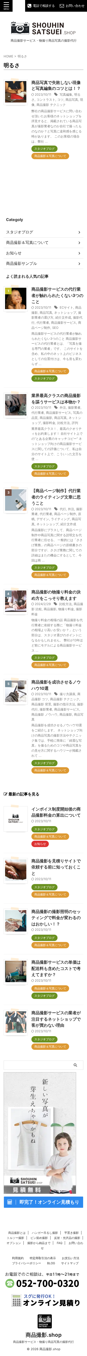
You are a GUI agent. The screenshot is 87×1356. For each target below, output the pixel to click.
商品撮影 (46, 418)
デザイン (42, 519)
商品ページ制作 (65, 514)
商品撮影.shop (44, 1335)
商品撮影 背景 (41, 704)
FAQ (59, 1243)
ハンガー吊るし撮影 (45, 1233)
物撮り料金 (66, 609)
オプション (14, 1243)
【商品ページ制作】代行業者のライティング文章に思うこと (56, 497)
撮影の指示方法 (64, 704)
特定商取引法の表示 (43, 1258)
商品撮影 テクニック (51, 105)
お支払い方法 (70, 1258)
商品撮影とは (17, 1233)
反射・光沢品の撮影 (67, 1238)
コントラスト (45, 99)
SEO (55, 328)
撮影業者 (74, 407)
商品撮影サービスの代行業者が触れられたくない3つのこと (57, 295)
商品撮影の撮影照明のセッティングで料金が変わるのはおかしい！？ (56, 917)
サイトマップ (70, 1263)
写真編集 (66, 94)
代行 (63, 509)
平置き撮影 (71, 1233)
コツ (60, 99)
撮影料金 (49, 423)
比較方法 (63, 423)
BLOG (51, 1263)
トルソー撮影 (15, 1238)
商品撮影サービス (63, 322)
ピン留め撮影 (39, 1238)
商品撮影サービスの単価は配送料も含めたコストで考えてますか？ (56, 968)
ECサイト (66, 307)
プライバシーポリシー (26, 1263)
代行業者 (42, 322)
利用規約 (18, 1258)
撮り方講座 (67, 694)
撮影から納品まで (39, 1243)
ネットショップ (65, 312)
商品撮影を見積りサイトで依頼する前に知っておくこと (56, 867)
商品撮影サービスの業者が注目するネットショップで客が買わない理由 (56, 1019)
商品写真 (71, 99)
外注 (63, 407)
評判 (75, 423)
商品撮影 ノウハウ (44, 714)
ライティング (60, 519)
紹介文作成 (63, 317)
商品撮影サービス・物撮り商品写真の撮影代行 (43, 1342)
